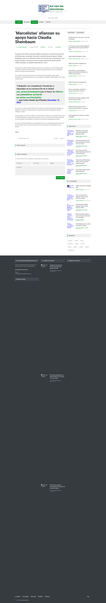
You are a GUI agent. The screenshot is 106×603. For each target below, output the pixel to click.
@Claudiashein (33, 92)
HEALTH (82, 240)
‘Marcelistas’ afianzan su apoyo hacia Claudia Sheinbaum (37, 37)
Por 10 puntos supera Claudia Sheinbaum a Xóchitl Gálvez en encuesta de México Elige (79, 47)
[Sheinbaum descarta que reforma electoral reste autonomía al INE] (70, 133)
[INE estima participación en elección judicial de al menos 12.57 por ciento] (70, 143)
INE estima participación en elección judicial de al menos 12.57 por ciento (83, 142)
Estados (41, 22)
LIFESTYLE (70, 243)
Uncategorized (71, 250)
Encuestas (27, 22)
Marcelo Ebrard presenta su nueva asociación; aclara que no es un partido (83, 215)
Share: (17, 132)
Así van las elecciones (24, 600)
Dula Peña (43, 47)
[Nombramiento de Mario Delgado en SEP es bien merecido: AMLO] (70, 207)
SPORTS (74, 65)
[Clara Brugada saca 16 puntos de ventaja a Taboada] (70, 226)
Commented (80, 32)
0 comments (58, 47)
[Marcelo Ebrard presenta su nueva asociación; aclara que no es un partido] (70, 217)
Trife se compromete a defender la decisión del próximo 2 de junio (82, 196)
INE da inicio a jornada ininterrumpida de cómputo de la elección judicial (83, 152)
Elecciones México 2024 (24, 138)
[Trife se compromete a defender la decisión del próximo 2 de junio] (70, 198)
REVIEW (75, 247)
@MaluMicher (26, 94)
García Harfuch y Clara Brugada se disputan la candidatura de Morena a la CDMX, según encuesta (78, 72)
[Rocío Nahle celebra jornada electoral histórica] (70, 172)
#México (59, 92)
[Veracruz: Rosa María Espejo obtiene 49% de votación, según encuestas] (70, 162)
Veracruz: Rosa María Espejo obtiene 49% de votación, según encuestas (83, 161)
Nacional (34, 22)
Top (88, 596)
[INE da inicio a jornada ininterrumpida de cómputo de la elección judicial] (70, 153)
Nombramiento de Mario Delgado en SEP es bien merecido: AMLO (82, 206)
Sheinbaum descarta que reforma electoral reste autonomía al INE (82, 132)
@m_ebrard (22, 92)
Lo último (18, 22)
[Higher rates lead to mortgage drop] (70, 188)
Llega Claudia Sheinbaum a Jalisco (77, 56)
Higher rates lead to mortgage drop (77, 63)
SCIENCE (70, 65)
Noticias (48, 22)
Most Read (71, 32)
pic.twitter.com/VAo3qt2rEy (29, 97)
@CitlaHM (37, 94)
